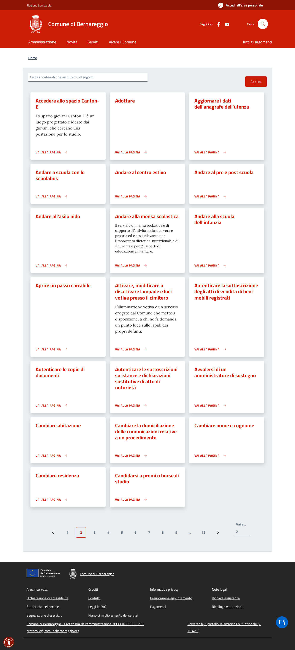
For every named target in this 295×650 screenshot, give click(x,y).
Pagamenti (158, 606)
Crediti (93, 589)
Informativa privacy (164, 589)
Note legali (220, 589)
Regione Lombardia (39, 5)
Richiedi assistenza (226, 598)
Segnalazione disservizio (44, 615)
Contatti (94, 598)
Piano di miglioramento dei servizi (113, 615)
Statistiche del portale (43, 606)
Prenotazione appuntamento (171, 598)
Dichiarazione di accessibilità (47, 598)
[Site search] (263, 24)
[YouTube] (225, 24)
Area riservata (37, 589)
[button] (240, 5)
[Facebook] (217, 24)
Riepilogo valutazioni (227, 606)
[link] (53, 152)
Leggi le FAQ (97, 606)
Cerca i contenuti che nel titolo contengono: (62, 77)
